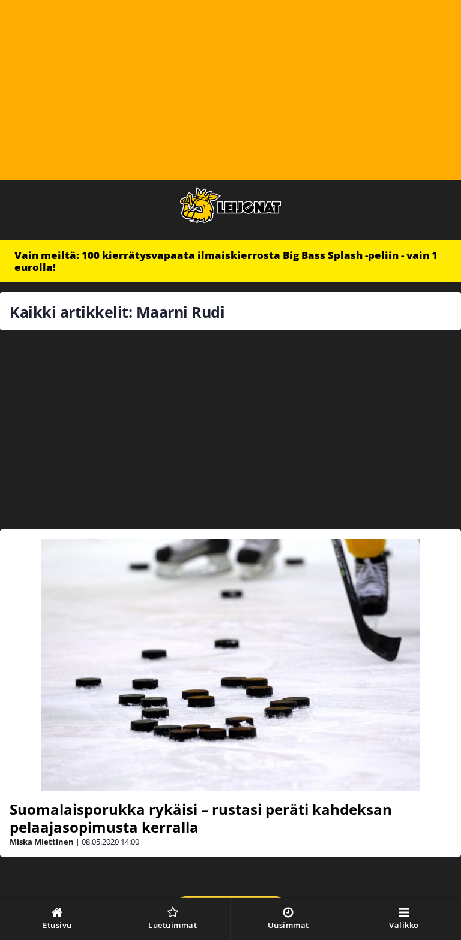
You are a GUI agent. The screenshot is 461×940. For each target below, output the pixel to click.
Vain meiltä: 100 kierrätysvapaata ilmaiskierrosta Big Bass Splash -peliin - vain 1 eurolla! (226, 261)
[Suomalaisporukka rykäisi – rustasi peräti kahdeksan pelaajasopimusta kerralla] (230, 665)
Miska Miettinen (42, 841)
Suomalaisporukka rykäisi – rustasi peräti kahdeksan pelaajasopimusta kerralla (201, 818)
